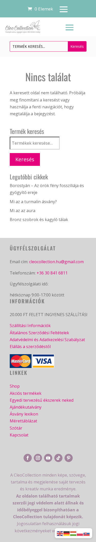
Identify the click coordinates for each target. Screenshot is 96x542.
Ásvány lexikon (24, 414)
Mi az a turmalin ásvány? (33, 201)
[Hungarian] (73, 533)
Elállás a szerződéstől (30, 346)
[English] (60, 533)
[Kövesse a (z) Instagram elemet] (38, 458)
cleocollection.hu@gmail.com (56, 261)
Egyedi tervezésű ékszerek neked (41, 400)
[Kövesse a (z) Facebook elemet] (28, 458)
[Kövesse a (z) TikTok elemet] (58, 458)
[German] (66, 533)
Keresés (24, 159)
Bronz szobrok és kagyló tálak (39, 219)
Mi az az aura (22, 210)
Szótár (16, 428)
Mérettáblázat (23, 421)
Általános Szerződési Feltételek (39, 333)
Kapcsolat (19, 435)
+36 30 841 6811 (52, 273)
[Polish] (80, 533)
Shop (15, 386)
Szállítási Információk (30, 325)
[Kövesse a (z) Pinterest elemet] (69, 458)
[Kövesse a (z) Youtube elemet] (48, 458)
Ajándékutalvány (25, 407)
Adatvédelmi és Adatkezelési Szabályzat (47, 339)
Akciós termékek (25, 393)
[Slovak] (86, 533)
